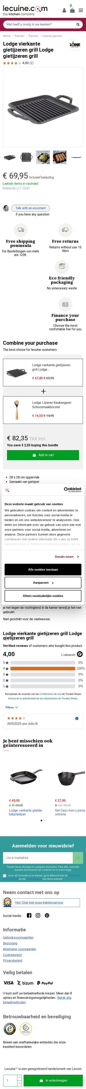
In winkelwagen (56, 1080)
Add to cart (46, 455)
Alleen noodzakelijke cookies (43, 595)
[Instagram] (37, 915)
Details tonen (64, 556)
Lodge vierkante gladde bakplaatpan (25, 812)
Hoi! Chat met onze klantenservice (39, 902)
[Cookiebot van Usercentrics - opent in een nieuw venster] (63, 489)
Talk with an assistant (31, 208)
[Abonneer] (78, 858)
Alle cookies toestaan (43, 569)
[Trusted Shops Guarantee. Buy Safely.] (9, 1029)
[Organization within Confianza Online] (25, 1029)
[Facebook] (28, 915)
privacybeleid (34, 878)
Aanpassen (41, 582)
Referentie (9, 188)
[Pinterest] (46, 915)
